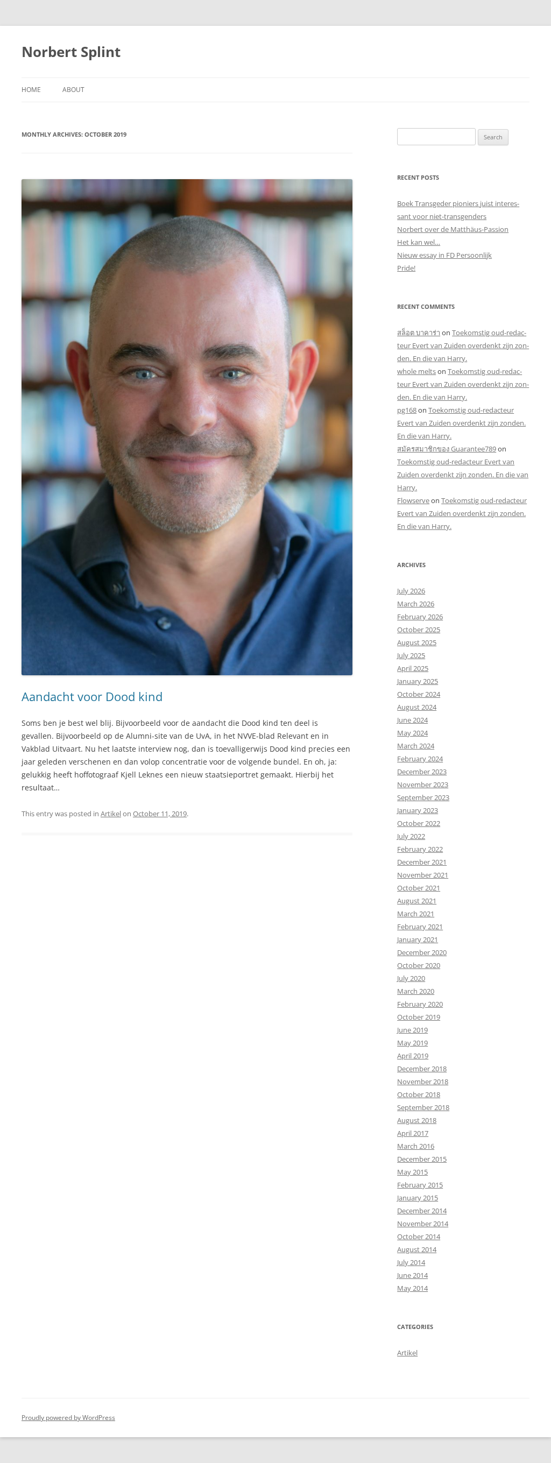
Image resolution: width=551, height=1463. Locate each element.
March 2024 (415, 746)
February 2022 (420, 849)
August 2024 (416, 707)
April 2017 (412, 1133)
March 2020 (415, 991)
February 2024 (420, 759)
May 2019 (412, 1043)
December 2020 (422, 952)
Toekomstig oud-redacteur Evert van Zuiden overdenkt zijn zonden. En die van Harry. (463, 345)
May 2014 (412, 1288)
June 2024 (412, 720)
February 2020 (420, 1004)
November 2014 (422, 1223)
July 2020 (411, 978)
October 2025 (418, 629)
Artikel (111, 813)
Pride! (406, 268)
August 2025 (416, 642)
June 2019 (412, 1030)
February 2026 (420, 616)
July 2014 (411, 1262)
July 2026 (411, 591)
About (73, 89)
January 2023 (417, 810)
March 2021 (415, 913)
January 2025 (417, 681)
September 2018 (423, 1107)
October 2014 (418, 1236)
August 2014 (416, 1249)
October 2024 (418, 694)
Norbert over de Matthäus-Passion (452, 229)
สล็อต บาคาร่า (418, 332)
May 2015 (412, 1172)
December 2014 (422, 1210)
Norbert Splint (71, 51)
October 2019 (418, 1017)
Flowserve (413, 500)
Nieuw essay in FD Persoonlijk (444, 255)
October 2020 (418, 965)
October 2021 (418, 888)
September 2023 (423, 797)
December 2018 (422, 1068)
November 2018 (422, 1081)
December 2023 (422, 771)
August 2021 (416, 901)
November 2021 (422, 875)
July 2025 (411, 655)
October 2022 (418, 823)
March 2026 (415, 604)
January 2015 (417, 1198)
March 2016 (415, 1146)
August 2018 (416, 1120)
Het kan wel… (418, 242)
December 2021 (422, 862)
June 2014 (412, 1275)
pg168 (406, 410)
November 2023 (422, 784)
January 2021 (417, 939)
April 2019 (412, 1056)
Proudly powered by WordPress (68, 1417)
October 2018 (418, 1094)
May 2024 (412, 733)
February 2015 (420, 1185)
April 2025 (412, 668)
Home (31, 89)
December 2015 (422, 1159)
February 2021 (420, 926)
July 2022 (411, 836)
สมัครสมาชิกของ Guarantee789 (446, 449)
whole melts (416, 371)
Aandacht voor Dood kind (92, 696)
